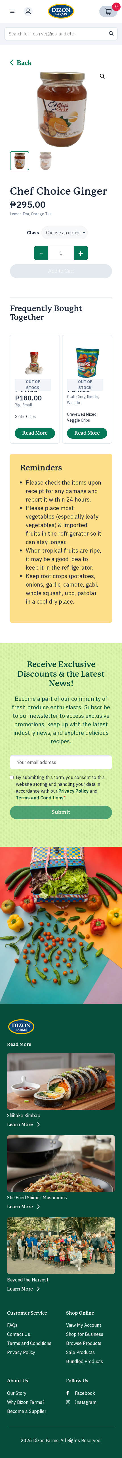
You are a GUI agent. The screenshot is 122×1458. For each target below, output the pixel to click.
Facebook (85, 1393)
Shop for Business (84, 1334)
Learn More (20, 1124)
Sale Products (80, 1352)
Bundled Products (84, 1361)
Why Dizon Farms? (25, 1402)
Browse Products (83, 1343)
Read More (35, 433)
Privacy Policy (73, 791)
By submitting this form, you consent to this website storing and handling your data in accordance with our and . (60, 787)
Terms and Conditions (40, 798)
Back (24, 62)
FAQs (12, 1325)
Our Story (16, 1393)
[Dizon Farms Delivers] (61, 11)
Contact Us (18, 1334)
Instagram (85, 1402)
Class (33, 232)
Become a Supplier (26, 1411)
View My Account (83, 1325)
